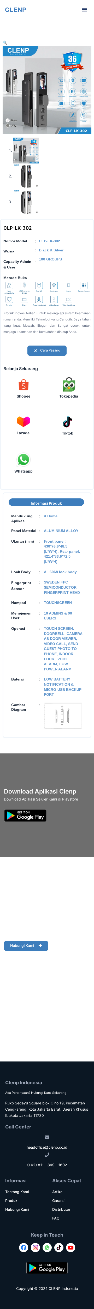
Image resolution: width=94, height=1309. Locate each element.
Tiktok (67, 433)
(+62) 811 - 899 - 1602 (47, 1165)
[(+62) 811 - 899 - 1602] (47, 1155)
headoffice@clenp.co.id (47, 1147)
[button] (84, 9)
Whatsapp (23, 471)
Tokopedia (68, 396)
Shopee (23, 396)
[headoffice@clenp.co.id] (47, 1137)
